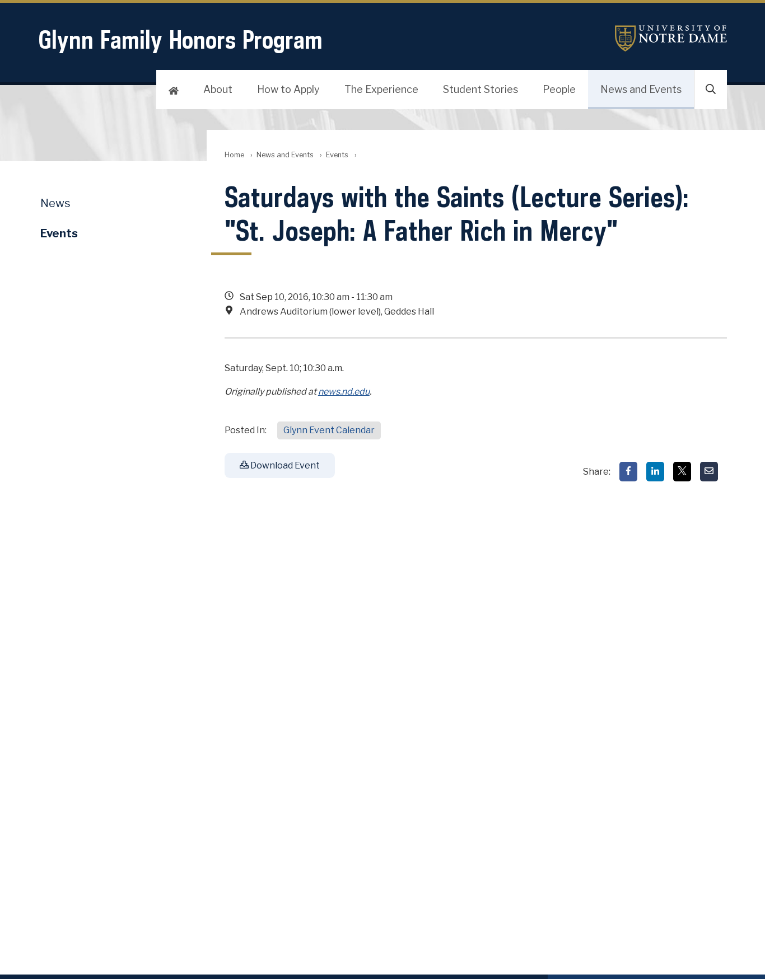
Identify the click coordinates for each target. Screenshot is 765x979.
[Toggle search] (710, 89)
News (55, 203)
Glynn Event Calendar (329, 430)
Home (234, 155)
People (559, 89)
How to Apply (288, 89)
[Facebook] (628, 471)
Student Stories (480, 89)
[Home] (173, 89)
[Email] (709, 471)
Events (337, 155)
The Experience (381, 89)
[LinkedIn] (655, 471)
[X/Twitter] (682, 471)
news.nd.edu (344, 391)
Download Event (284, 465)
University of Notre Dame (671, 38)
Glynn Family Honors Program (180, 39)
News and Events (641, 89)
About (217, 89)
